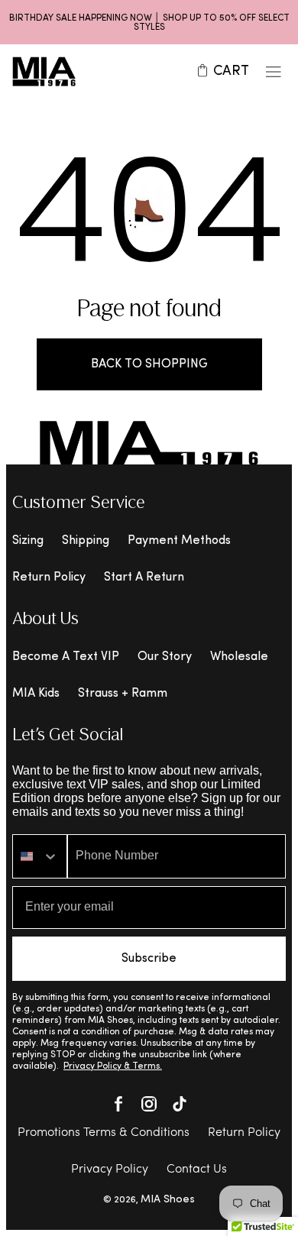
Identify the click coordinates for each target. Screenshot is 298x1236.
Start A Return (144, 577)
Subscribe (149, 959)
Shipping (85, 541)
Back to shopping (149, 364)
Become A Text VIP (65, 657)
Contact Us (197, 1169)
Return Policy (49, 577)
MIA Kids (36, 694)
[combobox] (39, 856)
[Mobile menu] (273, 72)
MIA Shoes (168, 1199)
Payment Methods (179, 541)
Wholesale (239, 657)
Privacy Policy (109, 1169)
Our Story (165, 657)
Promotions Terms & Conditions (103, 1133)
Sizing (28, 541)
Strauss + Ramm (122, 694)
